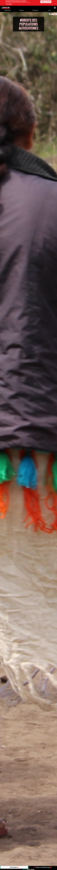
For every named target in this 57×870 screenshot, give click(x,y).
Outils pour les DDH (8, 10)
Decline (48, 2)
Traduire (54, 14)
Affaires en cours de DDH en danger (42, 867)
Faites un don (21, 10)
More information (9, 4)
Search (49, 10)
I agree (43, 2)
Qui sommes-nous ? (36, 10)
